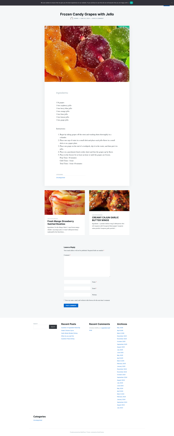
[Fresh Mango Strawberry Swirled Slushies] (65, 202)
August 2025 (121, 347)
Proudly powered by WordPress (78, 432)
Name (94, 282)
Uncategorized (60, 177)
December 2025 (122, 336)
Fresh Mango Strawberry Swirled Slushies (60, 222)
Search (35, 323)
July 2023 (120, 407)
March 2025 (120, 361)
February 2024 (121, 396)
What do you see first (67, 336)
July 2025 (120, 350)
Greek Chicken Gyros (67, 330)
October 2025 (121, 341)
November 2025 (122, 338)
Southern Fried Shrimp (67, 338)
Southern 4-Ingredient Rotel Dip (70, 327)
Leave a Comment (98, 18)
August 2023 (121, 405)
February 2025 (121, 363)
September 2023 (122, 402)
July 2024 (120, 383)
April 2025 (120, 358)
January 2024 (121, 399)
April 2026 (120, 330)
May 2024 (120, 388)
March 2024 (120, 394)
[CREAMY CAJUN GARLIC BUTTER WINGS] (109, 200)
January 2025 (121, 366)
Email (94, 288)
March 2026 (120, 333)
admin (76, 18)
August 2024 (121, 380)
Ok (131, 2)
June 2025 (120, 352)
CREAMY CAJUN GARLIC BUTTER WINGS (105, 219)
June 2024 (120, 385)
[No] (172, 3)
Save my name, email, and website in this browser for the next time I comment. (87, 300)
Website (94, 295)
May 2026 (120, 327)
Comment (67, 255)
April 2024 (120, 391)
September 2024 (122, 377)
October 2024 (121, 374)
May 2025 (120, 355)
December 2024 (122, 369)
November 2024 (122, 372)
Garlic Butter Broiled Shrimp (69, 333)
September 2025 (122, 344)
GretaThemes (100, 432)
